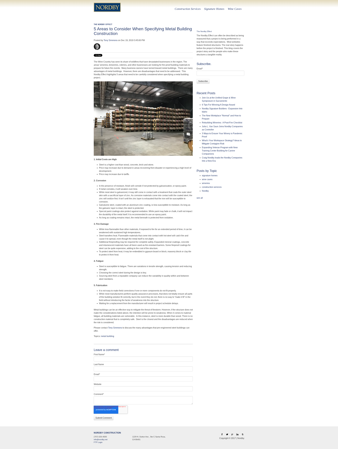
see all (200, 198)
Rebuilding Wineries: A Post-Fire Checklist (222, 122)
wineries (206, 183)
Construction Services (188, 8)
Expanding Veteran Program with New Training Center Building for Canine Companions (220, 150)
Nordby (205, 191)
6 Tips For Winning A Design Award (218, 105)
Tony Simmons (111, 40)
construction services (212, 187)
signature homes (209, 175)
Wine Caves (235, 8)
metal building (107, 336)
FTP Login (98, 442)
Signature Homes (214, 8)
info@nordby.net (100, 439)
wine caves (207, 179)
